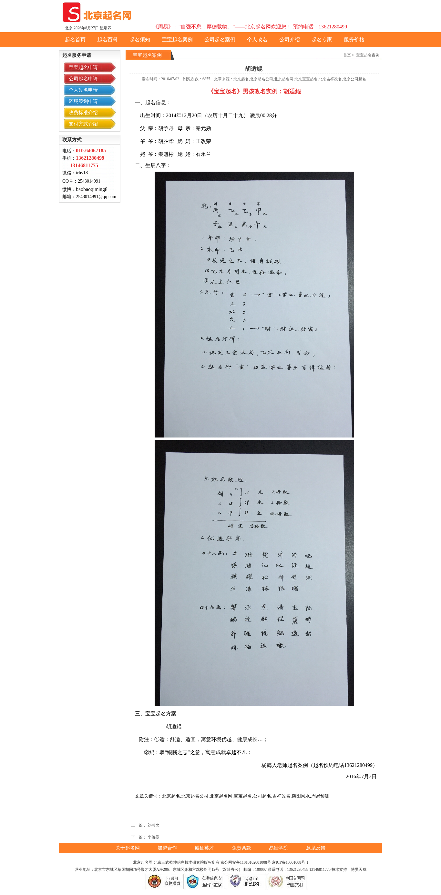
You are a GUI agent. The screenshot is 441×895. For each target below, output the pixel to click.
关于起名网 (128, 847)
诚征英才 (205, 847)
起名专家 (322, 39)
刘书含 (153, 825)
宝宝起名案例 (177, 39)
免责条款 (242, 847)
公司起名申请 (83, 78)
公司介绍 (289, 39)
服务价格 (354, 39)
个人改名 (257, 39)
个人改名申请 (83, 90)
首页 (347, 55)
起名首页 (75, 39)
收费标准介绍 (83, 112)
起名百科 (107, 39)
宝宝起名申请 (83, 67)
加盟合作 (168, 847)
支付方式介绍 (83, 123)
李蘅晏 (153, 837)
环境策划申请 (83, 101)
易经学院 (279, 847)
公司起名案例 (219, 39)
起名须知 (139, 39)
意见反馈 (315, 847)
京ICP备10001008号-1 (290, 862)
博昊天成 (358, 869)
